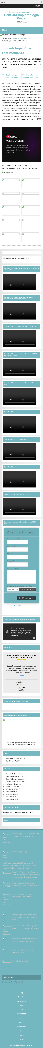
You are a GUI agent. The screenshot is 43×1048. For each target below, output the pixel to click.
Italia (21, 1031)
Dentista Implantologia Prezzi (21, 16)
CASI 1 (21, 1022)
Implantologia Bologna (20, 852)
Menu (3, 2)
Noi (21, 1005)
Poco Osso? (21, 1027)
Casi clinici (21, 997)
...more (21, 676)
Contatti (21, 1039)
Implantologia (21, 1001)
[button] (38, 6)
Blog (21, 993)
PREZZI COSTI (21, 1014)
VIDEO (21, 1035)
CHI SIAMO (21, 1010)
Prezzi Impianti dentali (20, 961)
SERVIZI (21, 1018)
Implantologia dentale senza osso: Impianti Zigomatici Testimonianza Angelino (24, 917)
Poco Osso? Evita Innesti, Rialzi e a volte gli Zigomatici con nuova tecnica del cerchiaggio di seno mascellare (26, 874)
